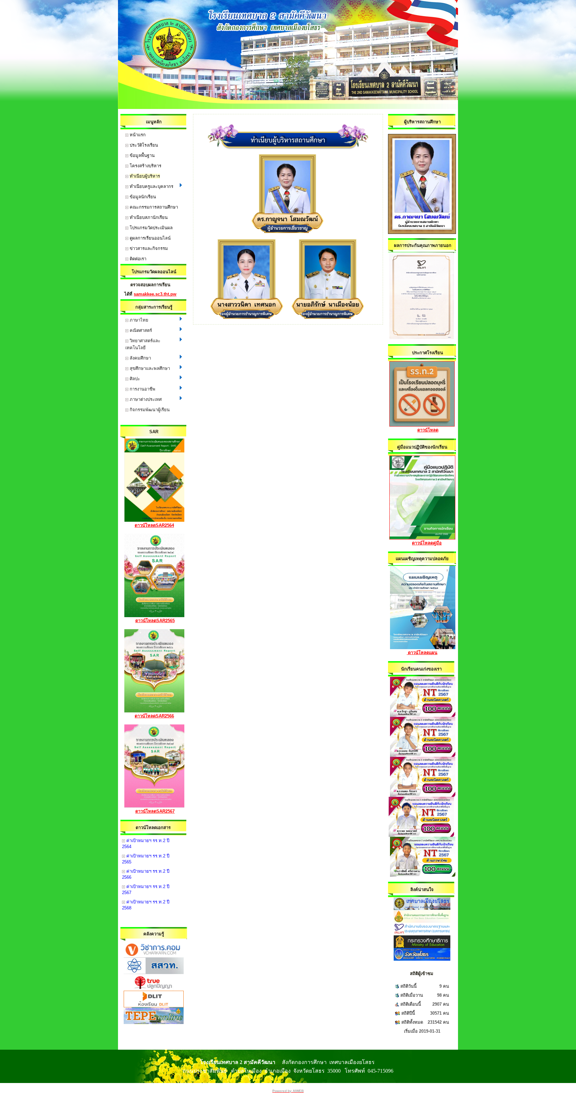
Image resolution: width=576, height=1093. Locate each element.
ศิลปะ (134, 378)
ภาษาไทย (138, 320)
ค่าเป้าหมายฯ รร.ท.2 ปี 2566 (145, 874)
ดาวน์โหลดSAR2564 (154, 525)
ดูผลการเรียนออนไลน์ (149, 238)
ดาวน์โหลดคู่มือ (427, 543)
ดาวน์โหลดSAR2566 (154, 715)
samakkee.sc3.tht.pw (155, 294)
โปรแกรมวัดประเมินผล (150, 227)
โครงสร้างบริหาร (144, 165)
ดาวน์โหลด (427, 430)
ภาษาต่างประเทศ (145, 399)
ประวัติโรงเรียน (143, 145)
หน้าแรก (137, 134)
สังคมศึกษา (139, 358)
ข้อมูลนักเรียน (142, 196)
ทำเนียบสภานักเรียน (148, 217)
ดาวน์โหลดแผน (422, 652)
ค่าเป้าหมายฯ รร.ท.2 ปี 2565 (145, 858)
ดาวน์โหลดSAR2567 (155, 811)
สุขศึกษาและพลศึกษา (149, 368)
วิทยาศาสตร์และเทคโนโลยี (142, 344)
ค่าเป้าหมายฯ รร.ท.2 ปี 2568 (145, 904)
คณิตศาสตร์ (140, 330)
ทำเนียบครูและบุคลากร (150, 186)
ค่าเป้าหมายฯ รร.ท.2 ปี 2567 (145, 889)
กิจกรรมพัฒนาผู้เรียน (149, 409)
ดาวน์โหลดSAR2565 (155, 620)
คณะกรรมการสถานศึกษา (153, 207)
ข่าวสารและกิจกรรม (148, 248)
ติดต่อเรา (137, 258)
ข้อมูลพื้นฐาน (141, 155)
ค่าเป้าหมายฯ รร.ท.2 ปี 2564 (145, 843)
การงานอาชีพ (141, 389)
